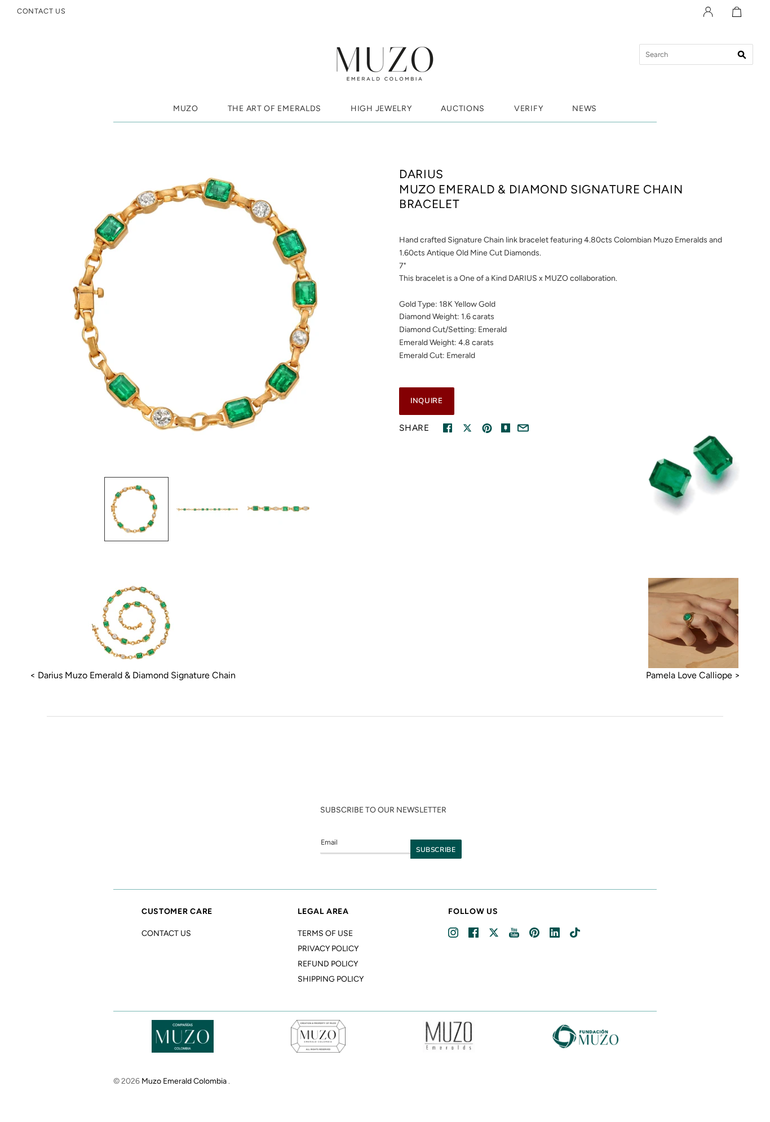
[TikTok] (576, 933)
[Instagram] (454, 933)
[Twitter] (495, 933)
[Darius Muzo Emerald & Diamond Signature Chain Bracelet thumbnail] (136, 509)
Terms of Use (325, 933)
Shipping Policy (331, 979)
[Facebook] (474, 933)
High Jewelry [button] (381, 108)
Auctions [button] (463, 108)
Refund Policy (328, 964)
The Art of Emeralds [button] (274, 108)
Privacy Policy (328, 948)
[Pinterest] (535, 933)
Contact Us (166, 933)
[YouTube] (515, 933)
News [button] (584, 108)
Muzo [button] (185, 108)
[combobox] (696, 54)
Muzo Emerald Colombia (184, 1081)
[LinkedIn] (555, 933)
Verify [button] (528, 108)
